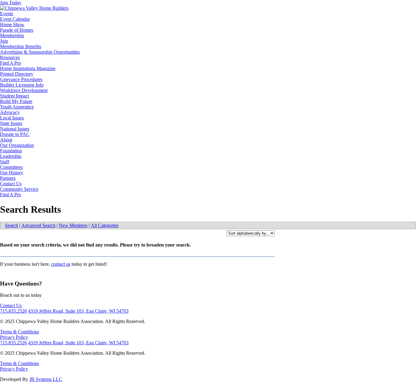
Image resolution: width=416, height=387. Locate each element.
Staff (4, 161)
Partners (8, 178)
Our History (11, 172)
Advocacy (10, 112)
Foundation (11, 150)
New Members (73, 225)
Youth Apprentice (17, 106)
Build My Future (16, 101)
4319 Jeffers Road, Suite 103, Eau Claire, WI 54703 (78, 311)
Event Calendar (15, 19)
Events (6, 13)
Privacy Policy (14, 337)
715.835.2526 (13, 311)
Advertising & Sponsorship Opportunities (40, 52)
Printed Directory (16, 73)
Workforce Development (24, 90)
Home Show (12, 24)
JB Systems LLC (45, 379)
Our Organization (17, 145)
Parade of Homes (16, 30)
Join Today (10, 2)
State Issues (11, 123)
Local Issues (12, 117)
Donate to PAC (15, 134)
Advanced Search (38, 225)
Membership (12, 35)
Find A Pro (10, 63)
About (6, 139)
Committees (11, 167)
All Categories (104, 225)
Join (4, 41)
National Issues (14, 128)
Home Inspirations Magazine (27, 68)
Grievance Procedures (21, 79)
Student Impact (14, 95)
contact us (60, 264)
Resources (10, 57)
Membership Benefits (20, 46)
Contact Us (11, 183)
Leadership (10, 156)
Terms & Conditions (19, 331)
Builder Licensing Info (22, 84)
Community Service (19, 189)
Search (11, 225)
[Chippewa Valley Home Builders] (34, 8)
